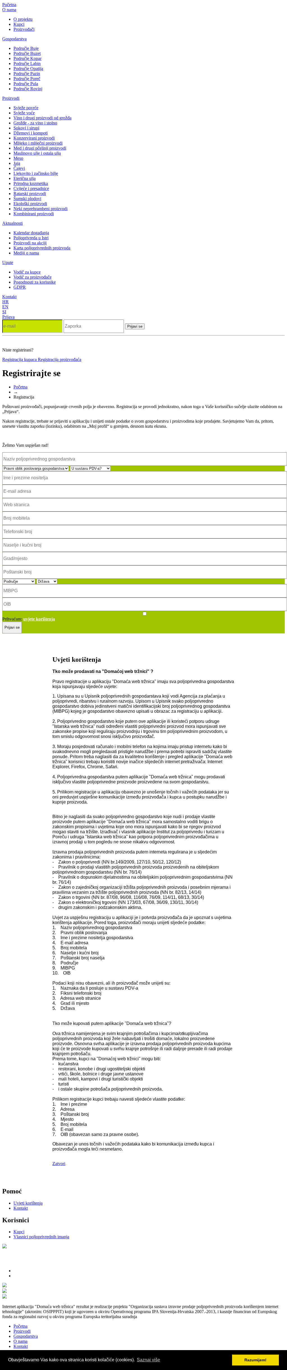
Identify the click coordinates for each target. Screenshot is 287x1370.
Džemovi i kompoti (30, 133)
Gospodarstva (14, 38)
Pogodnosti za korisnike (34, 282)
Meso (18, 158)
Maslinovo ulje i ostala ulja (37, 153)
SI (4, 311)
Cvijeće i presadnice (31, 188)
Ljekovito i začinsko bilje (35, 173)
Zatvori (58, 1163)
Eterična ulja (24, 178)
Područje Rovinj (27, 88)
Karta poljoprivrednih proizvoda (41, 248)
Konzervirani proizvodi (34, 138)
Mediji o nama (26, 253)
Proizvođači (23, 29)
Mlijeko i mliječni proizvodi (38, 143)
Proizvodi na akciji (30, 242)
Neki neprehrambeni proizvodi (40, 208)
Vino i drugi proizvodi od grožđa (42, 117)
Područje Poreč (26, 78)
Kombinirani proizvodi (33, 213)
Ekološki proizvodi (30, 203)
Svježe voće (24, 112)
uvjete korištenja (39, 619)
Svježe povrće (25, 107)
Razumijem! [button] (255, 1360)
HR (5, 301)
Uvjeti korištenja (28, 1203)
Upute (7, 262)
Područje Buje (26, 48)
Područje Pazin (26, 73)
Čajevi (19, 168)
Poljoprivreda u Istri (30, 237)
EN (5, 306)
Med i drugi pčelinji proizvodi (39, 148)
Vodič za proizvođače (32, 277)
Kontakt (9, 296)
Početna (9, 4)
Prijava (8, 316)
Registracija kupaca (20, 359)
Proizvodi (10, 98)
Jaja (16, 163)
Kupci (18, 24)
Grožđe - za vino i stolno (35, 123)
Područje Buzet (27, 53)
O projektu (23, 19)
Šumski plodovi (27, 198)
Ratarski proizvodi (29, 193)
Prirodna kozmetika (30, 183)
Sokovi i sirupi (26, 128)
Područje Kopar (27, 58)
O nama (9, 9)
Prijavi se (134, 326)
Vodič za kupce (27, 272)
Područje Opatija (28, 68)
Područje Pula (25, 83)
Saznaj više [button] (148, 1359)
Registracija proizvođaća (59, 359)
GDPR (19, 287)
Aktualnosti (12, 223)
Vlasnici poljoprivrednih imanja (41, 1236)
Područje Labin (27, 63)
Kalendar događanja (31, 232)
